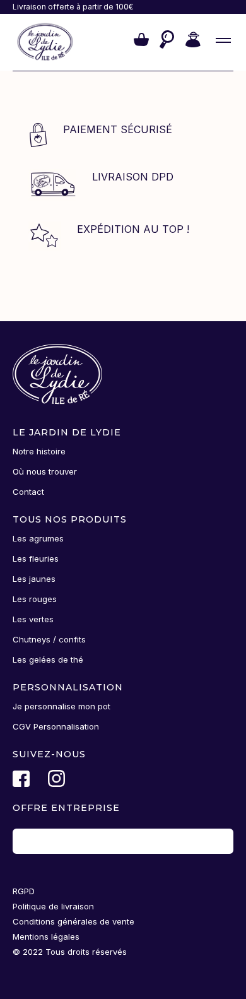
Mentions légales (46, 936)
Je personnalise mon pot (61, 706)
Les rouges (35, 599)
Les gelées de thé (48, 659)
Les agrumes (38, 538)
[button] (141, 42)
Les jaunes (34, 579)
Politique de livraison (53, 906)
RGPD (24, 891)
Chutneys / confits (49, 639)
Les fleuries (36, 558)
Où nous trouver (45, 471)
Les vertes (33, 619)
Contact (28, 492)
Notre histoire (39, 451)
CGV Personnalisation (56, 726)
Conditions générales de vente (73, 921)
